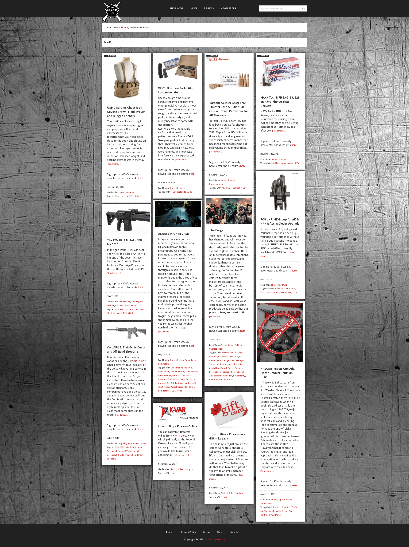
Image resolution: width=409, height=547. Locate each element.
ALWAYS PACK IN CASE (173, 234)
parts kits (181, 191)
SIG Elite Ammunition (126, 454)
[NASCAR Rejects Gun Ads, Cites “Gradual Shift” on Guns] (280, 361)
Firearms (234, 356)
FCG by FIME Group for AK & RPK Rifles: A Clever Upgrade (279, 221)
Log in (221, 539)
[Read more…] (114, 163)
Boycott (285, 507)
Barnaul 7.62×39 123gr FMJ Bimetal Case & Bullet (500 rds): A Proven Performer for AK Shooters (228, 109)
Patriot (223, 368)
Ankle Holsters (177, 371)
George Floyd (228, 360)
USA (174, 390)
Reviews (130, 192)
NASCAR (278, 514)
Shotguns (239, 493)
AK (223, 187)
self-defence (164, 390)
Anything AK (124, 301)
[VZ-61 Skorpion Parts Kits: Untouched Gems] (178, 81)
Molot (119, 313)
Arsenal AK (278, 288)
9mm (190, 367)
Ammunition (287, 163)
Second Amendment (187, 360)
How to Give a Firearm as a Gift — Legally (227, 436)
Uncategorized (216, 184)
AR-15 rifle (139, 361)
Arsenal (167, 375)
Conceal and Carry (176, 379)
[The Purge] (229, 223)
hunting (119, 451)
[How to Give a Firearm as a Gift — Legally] (229, 427)
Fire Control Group (269, 292)
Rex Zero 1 (190, 386)
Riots (233, 371)
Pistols (224, 493)
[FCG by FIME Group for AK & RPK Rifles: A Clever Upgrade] (280, 212)
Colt (134, 447)
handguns (188, 383)
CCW (183, 375)
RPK (125, 313)
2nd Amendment (179, 367)
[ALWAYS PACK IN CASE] (178, 226)
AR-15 (128, 447)
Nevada (165, 386)
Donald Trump (236, 352)
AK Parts (277, 163)
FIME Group (290, 288)
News (223, 344)
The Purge (216, 230)
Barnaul (236, 187)
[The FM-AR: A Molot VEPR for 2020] (127, 233)
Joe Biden (221, 364)
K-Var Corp (211, 539)
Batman (176, 375)
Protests (213, 371)
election (213, 356)
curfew (225, 352)
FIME (137, 309)
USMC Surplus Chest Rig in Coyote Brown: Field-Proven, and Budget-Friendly (127, 111)
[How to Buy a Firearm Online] (178, 419)
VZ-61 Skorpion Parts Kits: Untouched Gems (175, 90)
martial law (214, 368)
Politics (238, 344)
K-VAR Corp (179, 435)
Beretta (277, 507)
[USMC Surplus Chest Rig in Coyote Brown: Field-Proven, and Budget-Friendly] (127, 100)
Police (231, 368)
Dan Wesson (266, 511)
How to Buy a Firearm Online (177, 426)
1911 (122, 447)
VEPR (130, 313)
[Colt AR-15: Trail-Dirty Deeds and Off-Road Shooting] (127, 340)
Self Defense (164, 363)
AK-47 (122, 309)
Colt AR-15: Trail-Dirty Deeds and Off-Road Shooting (126, 349)
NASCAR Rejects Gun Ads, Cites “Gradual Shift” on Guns (277, 373)
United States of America (221, 379)
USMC (138, 196)
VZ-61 (189, 191)
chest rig (124, 196)
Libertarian (238, 364)
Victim (179, 390)
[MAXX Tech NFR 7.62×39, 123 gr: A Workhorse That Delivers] (280, 90)
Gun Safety (171, 383)
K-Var (131, 196)
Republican (224, 371)
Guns (180, 383)
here (140, 178)
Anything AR (137, 301)
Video (134, 305)
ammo (229, 187)
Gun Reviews (285, 292)
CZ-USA (293, 507)
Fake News (223, 356)
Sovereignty (239, 375)
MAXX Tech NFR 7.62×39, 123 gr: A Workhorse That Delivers (279, 101)
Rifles (284, 284)
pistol (180, 386)
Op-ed (122, 192)
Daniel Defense (280, 511)
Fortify (189, 379)
